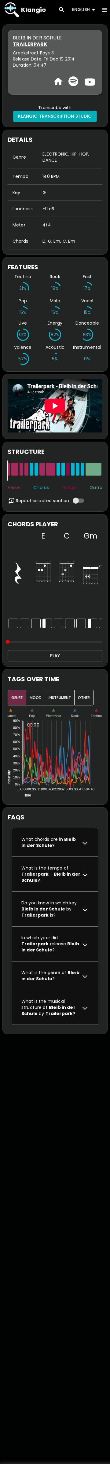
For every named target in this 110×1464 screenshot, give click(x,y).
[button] (55, 842)
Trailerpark (30, 44)
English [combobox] (81, 9)
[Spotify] (73, 81)
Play (55, 656)
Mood (36, 697)
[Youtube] (89, 81)
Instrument (60, 697)
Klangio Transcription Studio (55, 116)
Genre (17, 697)
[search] (61, 9)
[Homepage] (58, 81)
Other (84, 697)
